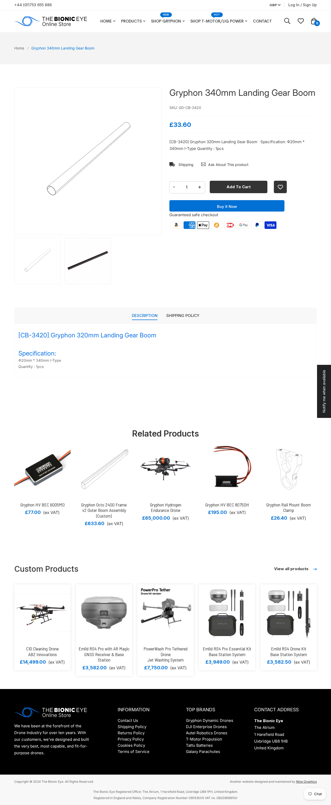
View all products (292, 568)
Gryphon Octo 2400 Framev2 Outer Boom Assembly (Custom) (104, 510)
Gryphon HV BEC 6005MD (42, 504)
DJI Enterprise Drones (206, 726)
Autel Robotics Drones (206, 732)
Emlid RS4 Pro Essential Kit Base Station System (227, 651)
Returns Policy (131, 732)
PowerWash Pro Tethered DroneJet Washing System (165, 654)
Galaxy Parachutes (203, 751)
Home (106, 21)
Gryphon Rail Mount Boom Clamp (288, 507)
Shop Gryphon (166, 21)
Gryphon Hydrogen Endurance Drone (165, 507)
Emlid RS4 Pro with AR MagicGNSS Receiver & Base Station (104, 654)
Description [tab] (144, 315)
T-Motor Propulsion (204, 739)
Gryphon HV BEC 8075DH (227, 504)
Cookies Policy (131, 745)
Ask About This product (228, 164)
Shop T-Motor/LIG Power (217, 21)
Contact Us (128, 720)
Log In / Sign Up (302, 5)
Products (131, 21)
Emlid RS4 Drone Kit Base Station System (288, 651)
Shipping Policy (132, 726)
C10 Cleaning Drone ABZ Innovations (42, 651)
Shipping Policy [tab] (182, 315)
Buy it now (227, 206)
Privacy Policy (131, 739)
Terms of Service (133, 751)
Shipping (185, 164)
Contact (262, 21)
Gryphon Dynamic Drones (209, 720)
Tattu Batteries (199, 745)
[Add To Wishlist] (280, 187)
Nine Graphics (306, 782)
